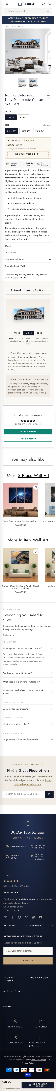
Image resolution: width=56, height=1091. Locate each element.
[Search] (48, 11)
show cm (47, 125)
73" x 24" (39, 131)
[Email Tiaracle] (5, 917)
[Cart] (49, 3)
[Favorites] (43, 3)
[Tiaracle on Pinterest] (26, 917)
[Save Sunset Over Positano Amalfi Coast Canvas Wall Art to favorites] (35, 551)
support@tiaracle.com (25, 899)
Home (7, 26)
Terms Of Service (38, 1059)
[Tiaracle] (26, 4)
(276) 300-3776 (11, 910)
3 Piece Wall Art (33, 475)
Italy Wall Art (18, 26)
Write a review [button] (28, 431)
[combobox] (24, 11)
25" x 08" (11, 131)
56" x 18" (26, 131)
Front (17, 333)
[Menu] (7, 4)
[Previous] (7, 51)
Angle (29, 333)
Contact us (8, 635)
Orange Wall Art (19, 277)
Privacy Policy (28, 1062)
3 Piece (11, 117)
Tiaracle (14, 1056)
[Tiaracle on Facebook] (12, 917)
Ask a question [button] (28, 438)
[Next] (49, 51)
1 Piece (23, 117)
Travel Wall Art (32, 274)
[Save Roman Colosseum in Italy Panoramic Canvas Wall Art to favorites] (48, 96)
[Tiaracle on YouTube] (41, 917)
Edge (39, 333)
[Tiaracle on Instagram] (19, 917)
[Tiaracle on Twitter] (33, 917)
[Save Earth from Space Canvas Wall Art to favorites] (35, 487)
